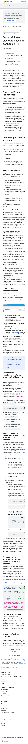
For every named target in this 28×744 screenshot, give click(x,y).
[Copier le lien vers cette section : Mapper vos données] (21, 170)
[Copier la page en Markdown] (18, 44)
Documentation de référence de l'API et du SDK (11, 676)
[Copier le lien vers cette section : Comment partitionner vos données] (16, 140)
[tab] (6, 583)
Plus (21, 583)
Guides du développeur (6, 674)
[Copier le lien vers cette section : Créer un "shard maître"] (19, 210)
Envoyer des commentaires (10, 33)
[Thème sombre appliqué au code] (22, 407)
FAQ (2, 714)
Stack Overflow (21, 645)
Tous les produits (4, 732)
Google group (4, 708)
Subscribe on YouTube (5, 695)
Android (3, 723)
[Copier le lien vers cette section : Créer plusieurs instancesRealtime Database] (12, 293)
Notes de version (4, 710)
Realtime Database (7, 354)
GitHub (2, 683)
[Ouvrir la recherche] (16, 1)
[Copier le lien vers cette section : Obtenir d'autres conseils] (12, 637)
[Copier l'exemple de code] (24, 407)
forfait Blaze (16, 296)
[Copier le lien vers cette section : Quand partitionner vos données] (16, 95)
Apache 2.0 (23, 660)
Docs (9, 26)
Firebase (4, 26)
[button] (6, 583)
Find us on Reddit (4, 691)
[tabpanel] (14, 598)
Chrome (3, 725)
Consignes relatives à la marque (8, 712)
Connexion (23, 1)
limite (12, 111)
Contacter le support (5, 703)
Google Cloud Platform (6, 729)
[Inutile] (20, 31)
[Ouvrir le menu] (2, 1)
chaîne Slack (11, 645)
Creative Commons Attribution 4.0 (15, 659)
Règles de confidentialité (17, 737)
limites (10, 82)
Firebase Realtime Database (10, 6)
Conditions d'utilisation (6, 737)
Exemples (3, 679)
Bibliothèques (4, 681)
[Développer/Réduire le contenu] (12, 48)
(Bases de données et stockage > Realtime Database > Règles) (16, 469)
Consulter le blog (4, 689)
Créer (5, 28)
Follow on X (3, 693)
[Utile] (18, 31)
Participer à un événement (6, 698)
